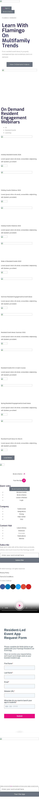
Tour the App (17, 480)
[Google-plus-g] (23, 586)
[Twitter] (18, 586)
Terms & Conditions (6, 577)
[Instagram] (13, 586)
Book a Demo (17, 474)
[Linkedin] (7, 586)
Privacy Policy (4, 573)
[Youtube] (28, 586)
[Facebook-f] (2, 586)
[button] (19, 605)
